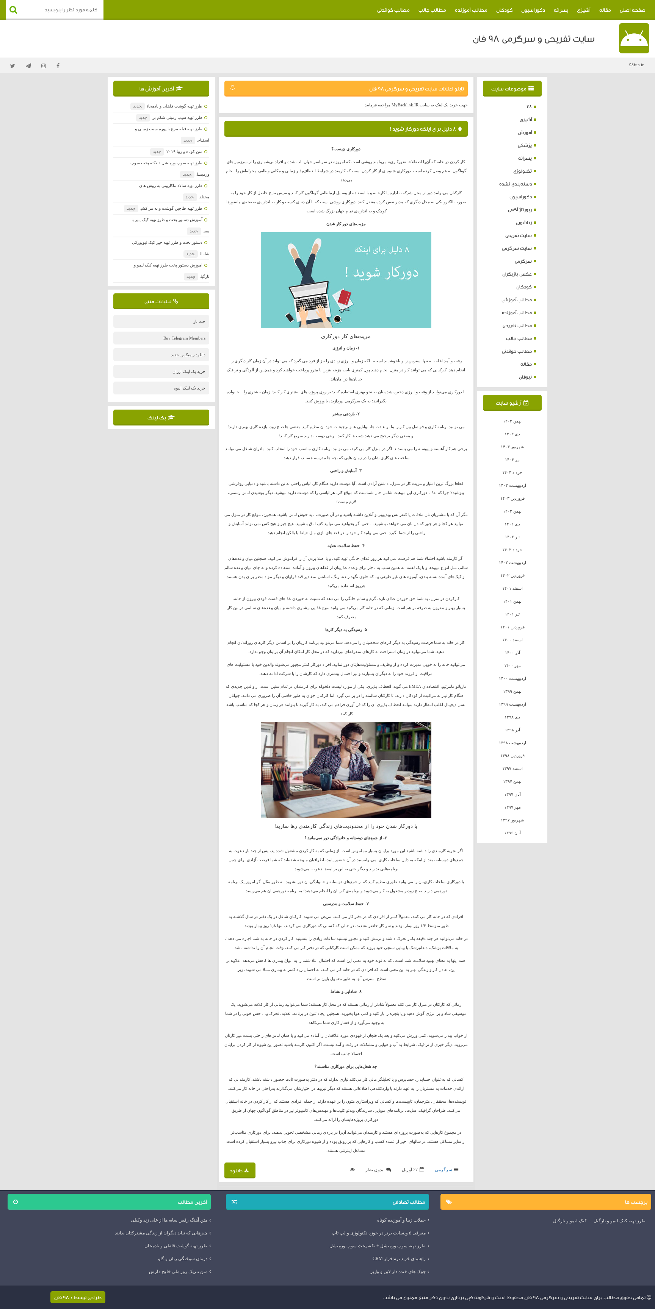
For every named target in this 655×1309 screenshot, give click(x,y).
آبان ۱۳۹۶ (512, 833)
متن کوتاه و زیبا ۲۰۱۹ (177, 151)
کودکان (504, 10)
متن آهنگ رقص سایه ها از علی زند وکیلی (169, 1220)
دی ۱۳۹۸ (512, 717)
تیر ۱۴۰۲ (512, 537)
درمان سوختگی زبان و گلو (182, 1258)
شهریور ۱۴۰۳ (512, 446)
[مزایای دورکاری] (346, 280)
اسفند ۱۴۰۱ (512, 588)
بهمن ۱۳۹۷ (512, 781)
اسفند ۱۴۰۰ (512, 639)
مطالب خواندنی (393, 10)
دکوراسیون (533, 10)
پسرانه (561, 10)
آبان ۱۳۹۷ (512, 794)
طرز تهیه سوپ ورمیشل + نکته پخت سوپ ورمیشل (377, 1245)
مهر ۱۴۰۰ (512, 665)
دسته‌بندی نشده (515, 184)
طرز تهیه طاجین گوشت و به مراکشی (164, 208)
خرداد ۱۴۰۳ (512, 472)
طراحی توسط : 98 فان (78, 1297)
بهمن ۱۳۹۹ (512, 691)
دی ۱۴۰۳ (512, 434)
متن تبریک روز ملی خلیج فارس (178, 1271)
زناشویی (524, 222)
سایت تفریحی (518, 235)
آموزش (525, 132)
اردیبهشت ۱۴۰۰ (512, 678)
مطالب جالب (432, 10)
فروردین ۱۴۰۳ (512, 498)
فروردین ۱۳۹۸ (512, 755)
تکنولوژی (522, 171)
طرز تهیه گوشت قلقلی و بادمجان (167, 106)
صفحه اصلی (633, 10)
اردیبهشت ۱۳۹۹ (512, 704)
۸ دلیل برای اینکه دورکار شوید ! (423, 129)
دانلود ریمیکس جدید (188, 354)
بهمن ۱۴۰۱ (512, 601)
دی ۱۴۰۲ (512, 524)
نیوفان (525, 377)
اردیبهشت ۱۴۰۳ (512, 485)
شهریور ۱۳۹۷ (512, 820)
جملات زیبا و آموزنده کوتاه (401, 1220)
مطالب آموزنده (471, 10)
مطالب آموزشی (516, 300)
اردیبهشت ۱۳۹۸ (512, 742)
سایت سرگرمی (517, 248)
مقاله (605, 10)
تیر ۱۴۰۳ (512, 459)
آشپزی (584, 10)
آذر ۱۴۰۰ (512, 652)
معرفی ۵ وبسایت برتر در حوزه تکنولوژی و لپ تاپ (379, 1233)
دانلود (236, 1170)
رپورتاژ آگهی (520, 209)
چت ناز (199, 321)
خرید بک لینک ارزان (188, 371)
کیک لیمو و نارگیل (570, 1220)
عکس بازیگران (517, 274)
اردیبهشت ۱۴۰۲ (512, 562)
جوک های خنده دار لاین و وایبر (398, 1271)
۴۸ (529, 107)
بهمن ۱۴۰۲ (512, 511)
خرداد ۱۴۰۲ (512, 549)
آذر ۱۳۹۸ (512, 730)
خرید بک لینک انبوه (189, 388)
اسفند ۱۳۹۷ (512, 768)
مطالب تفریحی (517, 325)
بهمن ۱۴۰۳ (512, 421)
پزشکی (525, 145)
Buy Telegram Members (184, 338)
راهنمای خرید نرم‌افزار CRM (399, 1258)
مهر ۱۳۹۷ (512, 807)
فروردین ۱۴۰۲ (512, 575)
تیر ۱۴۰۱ (512, 614)
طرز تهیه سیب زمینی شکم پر (170, 117)
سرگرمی (523, 261)
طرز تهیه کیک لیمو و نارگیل (620, 1220)
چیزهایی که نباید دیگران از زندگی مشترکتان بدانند (161, 1233)
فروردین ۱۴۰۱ (512, 627)
